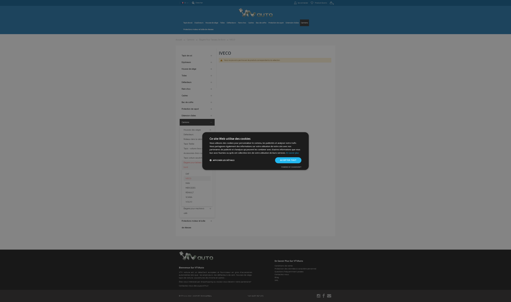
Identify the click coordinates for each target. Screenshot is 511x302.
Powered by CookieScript (291, 167)
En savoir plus (292, 153)
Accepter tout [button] (288, 160)
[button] (222, 160)
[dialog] (255, 151)
